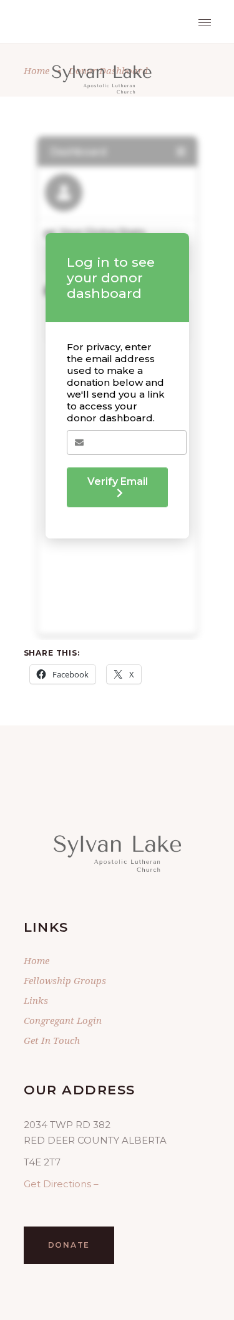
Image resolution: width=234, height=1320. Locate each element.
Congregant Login (63, 1020)
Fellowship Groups (65, 980)
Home (36, 960)
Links (36, 1000)
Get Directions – (61, 1184)
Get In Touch (52, 1040)
